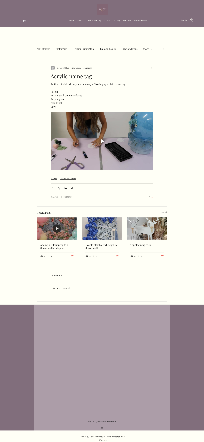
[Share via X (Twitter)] (58, 188)
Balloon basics (108, 48)
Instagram (61, 48)
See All (164, 212)
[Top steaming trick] (147, 228)
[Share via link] (72, 188)
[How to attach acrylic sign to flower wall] (102, 228)
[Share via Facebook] (52, 188)
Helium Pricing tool (84, 48)
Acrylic (54, 178)
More (146, 48)
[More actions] (151, 68)
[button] (191, 20)
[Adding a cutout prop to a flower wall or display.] (57, 228)
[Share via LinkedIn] (65, 188)
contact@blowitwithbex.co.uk (102, 421)
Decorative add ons (68, 178)
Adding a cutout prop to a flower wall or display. (54, 246)
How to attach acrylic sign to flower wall (101, 246)
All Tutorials (43, 48)
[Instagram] (24, 20)
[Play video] (102, 141)
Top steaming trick (140, 245)
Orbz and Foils (129, 48)
